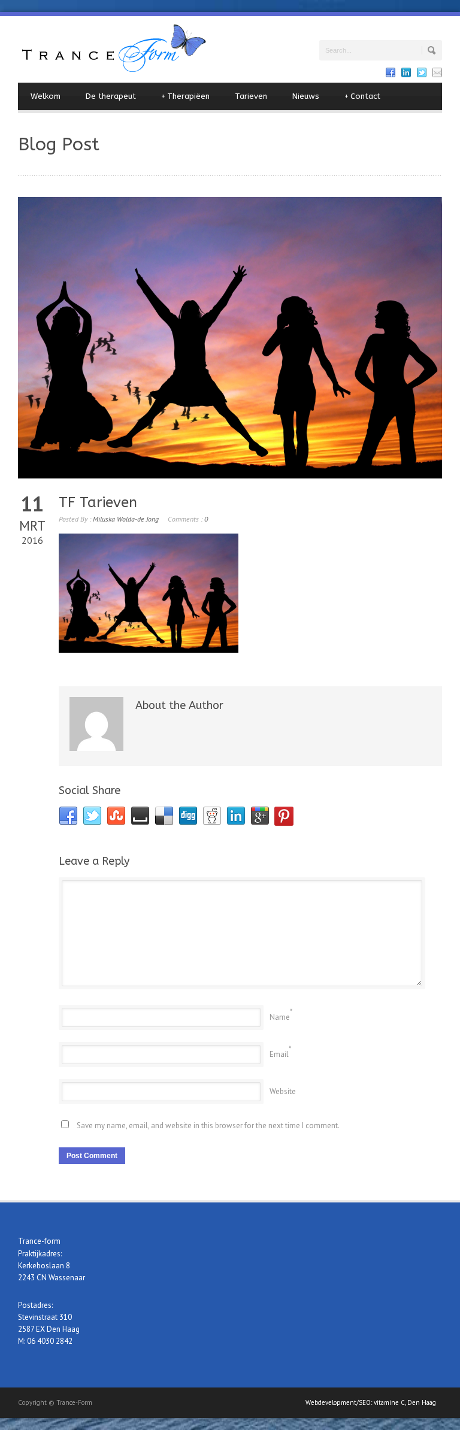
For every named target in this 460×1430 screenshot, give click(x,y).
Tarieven (251, 96)
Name (280, 1017)
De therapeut (111, 96)
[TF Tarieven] (230, 337)
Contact (362, 96)
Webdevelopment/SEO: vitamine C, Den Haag (370, 1402)
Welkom (45, 96)
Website (283, 1091)
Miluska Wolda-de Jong (126, 518)
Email (279, 1054)
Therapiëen (185, 96)
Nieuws (305, 96)
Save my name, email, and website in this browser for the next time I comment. (208, 1125)
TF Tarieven (98, 502)
